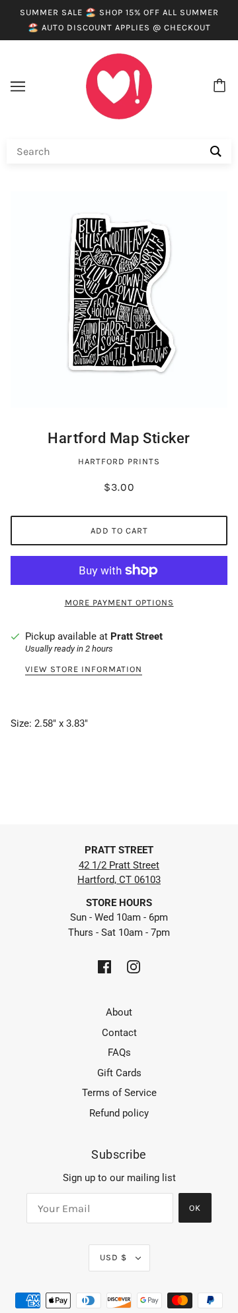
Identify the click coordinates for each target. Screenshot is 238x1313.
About (119, 1012)
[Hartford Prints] (119, 86)
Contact (119, 1033)
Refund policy (119, 1113)
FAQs (119, 1052)
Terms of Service (119, 1093)
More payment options (119, 602)
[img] (104, 966)
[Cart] (221, 86)
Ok (195, 1208)
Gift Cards (119, 1073)
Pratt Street (136, 636)
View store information (83, 669)
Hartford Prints (119, 461)
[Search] (215, 151)
